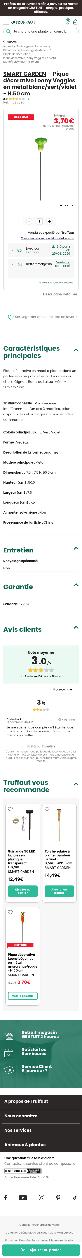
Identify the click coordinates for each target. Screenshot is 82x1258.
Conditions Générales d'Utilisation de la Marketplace (39, 1232)
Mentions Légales (62, 1240)
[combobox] (41, 31)
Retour (12, 41)
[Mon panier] (75, 21)
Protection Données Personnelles (26, 1240)
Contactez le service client (26, 1163)
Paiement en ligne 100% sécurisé (56, 283)
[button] (61, 205)
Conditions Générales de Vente (39, 1224)
